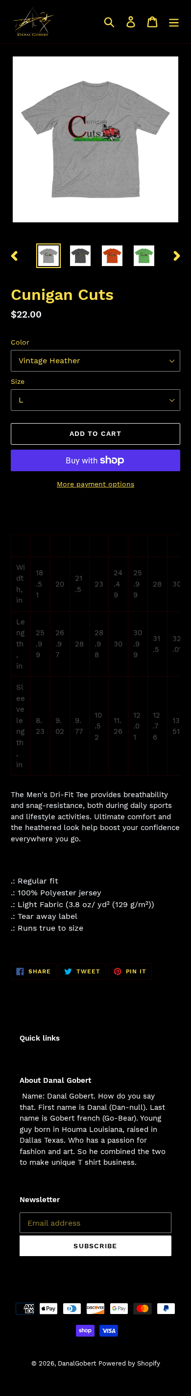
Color (20, 342)
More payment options (95, 484)
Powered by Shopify (129, 1363)
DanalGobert (77, 1363)
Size (17, 381)
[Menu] (174, 22)
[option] (49, 255)
